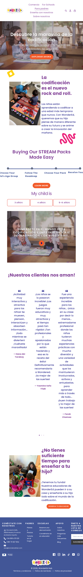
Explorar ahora (41, 56)
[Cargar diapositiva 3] (44, 435)
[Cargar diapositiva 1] (39, 435)
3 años (19, 202)
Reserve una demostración (45, 528)
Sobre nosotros (61, 528)
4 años (41, 202)
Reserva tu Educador (59, 506)
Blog (59, 542)
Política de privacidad (63, 571)
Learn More (41, 185)
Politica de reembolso (43, 571)
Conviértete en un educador (45, 534)
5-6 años (64, 202)
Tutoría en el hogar (30, 538)
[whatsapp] (78, 554)
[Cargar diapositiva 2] (41, 435)
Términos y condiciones (22, 571)
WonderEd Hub (45, 568)
